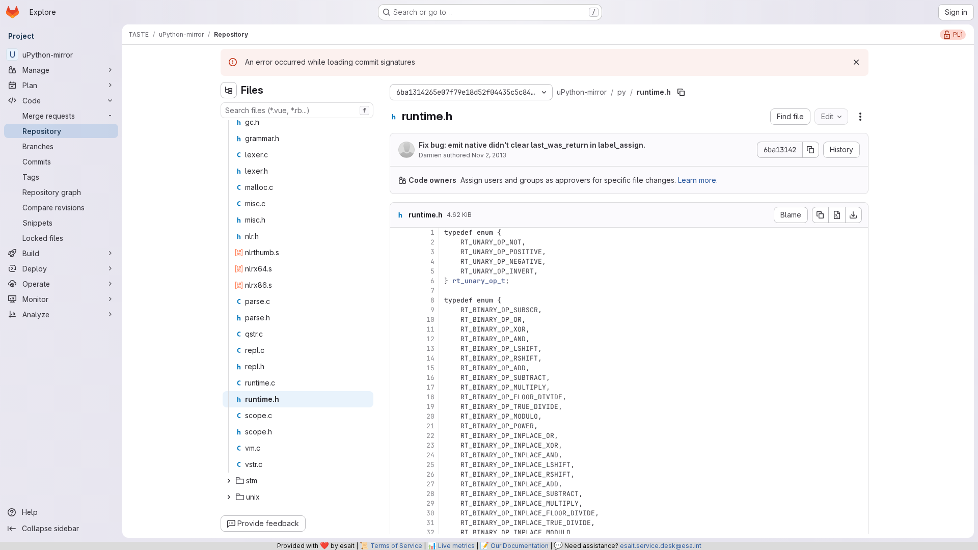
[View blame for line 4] (398, 261)
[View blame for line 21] (398, 426)
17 (430, 387)
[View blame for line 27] (398, 484)
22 (430, 435)
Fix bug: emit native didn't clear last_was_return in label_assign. (532, 145)
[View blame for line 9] (398, 310)
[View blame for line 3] (398, 252)
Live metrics (456, 545)
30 (430, 513)
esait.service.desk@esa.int (660, 545)
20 (430, 416)
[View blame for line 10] (398, 319)
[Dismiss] (856, 62)
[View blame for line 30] (398, 513)
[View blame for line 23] (398, 445)
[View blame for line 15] (398, 368)
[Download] (854, 215)
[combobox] (297, 110)
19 (430, 406)
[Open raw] (837, 215)
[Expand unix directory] (229, 497)
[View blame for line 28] (398, 494)
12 (430, 339)
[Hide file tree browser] (229, 90)
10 (430, 319)
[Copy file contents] (820, 215)
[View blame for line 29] (398, 503)
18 (430, 397)
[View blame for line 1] (398, 232)
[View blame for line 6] (398, 281)
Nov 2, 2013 (489, 155)
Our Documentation (520, 545)
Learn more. (698, 180)
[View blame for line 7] (398, 290)
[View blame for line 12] (398, 339)
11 (430, 329)
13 (430, 348)
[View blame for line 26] (398, 474)
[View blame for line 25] (398, 465)
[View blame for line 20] (398, 416)
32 (430, 532)
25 (430, 464)
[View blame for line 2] (398, 242)
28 (430, 493)
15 (430, 368)
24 (430, 455)
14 (430, 358)
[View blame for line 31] (398, 523)
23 (430, 445)
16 (430, 377)
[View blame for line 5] (398, 271)
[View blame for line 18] (398, 397)
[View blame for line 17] (398, 387)
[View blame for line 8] (398, 300)
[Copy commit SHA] (811, 150)
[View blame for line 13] (398, 348)
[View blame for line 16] (398, 377)
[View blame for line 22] (398, 436)
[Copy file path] (681, 92)
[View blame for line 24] (398, 455)
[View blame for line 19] (398, 406)
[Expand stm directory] (229, 481)
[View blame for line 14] (398, 358)
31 (430, 522)
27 (430, 484)
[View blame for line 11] (398, 329)
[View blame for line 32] (398, 532)
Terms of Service (396, 545)
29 (430, 503)
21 (430, 426)
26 (430, 474)
